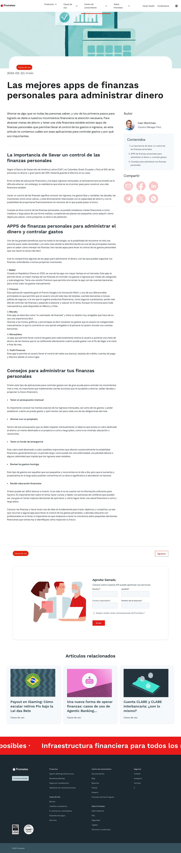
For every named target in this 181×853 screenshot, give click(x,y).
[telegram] (128, 198)
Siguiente (161, 553)
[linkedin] (153, 186)
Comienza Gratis (20, 778)
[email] (128, 186)
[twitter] (141, 198)
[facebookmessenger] (166, 186)
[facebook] (141, 186)
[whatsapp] (153, 198)
